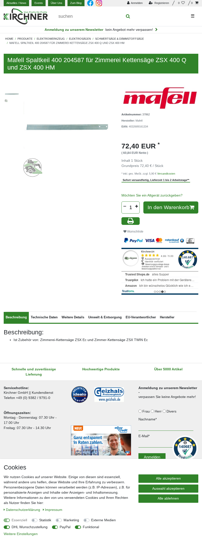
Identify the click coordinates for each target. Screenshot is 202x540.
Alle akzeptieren (168, 478)
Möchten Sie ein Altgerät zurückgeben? (152, 195)
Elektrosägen (80, 38)
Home (9, 38)
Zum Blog (76, 2)
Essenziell (19, 520)
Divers (172, 411)
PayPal (65, 527)
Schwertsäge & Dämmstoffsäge (119, 38)
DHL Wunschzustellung (30, 527)
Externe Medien (103, 520)
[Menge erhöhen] (136, 206)
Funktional (91, 527)
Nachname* (147, 419)
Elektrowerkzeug (51, 38)
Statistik (45, 520)
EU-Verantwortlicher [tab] (141, 317)
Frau (146, 411)
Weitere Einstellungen (21, 534)
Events (38, 2)
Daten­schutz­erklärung (23, 510)
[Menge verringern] (124, 206)
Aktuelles (16, 2)
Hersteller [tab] (167, 317)
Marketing (71, 520)
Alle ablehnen (168, 498)
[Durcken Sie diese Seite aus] (130, 221)
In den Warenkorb (168, 207)
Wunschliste (134, 231)
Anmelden (152, 457)
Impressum (53, 510)
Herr (159, 411)
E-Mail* (144, 436)
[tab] (16, 317)
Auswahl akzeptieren (168, 488)
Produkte (25, 38)
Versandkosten (166, 173)
